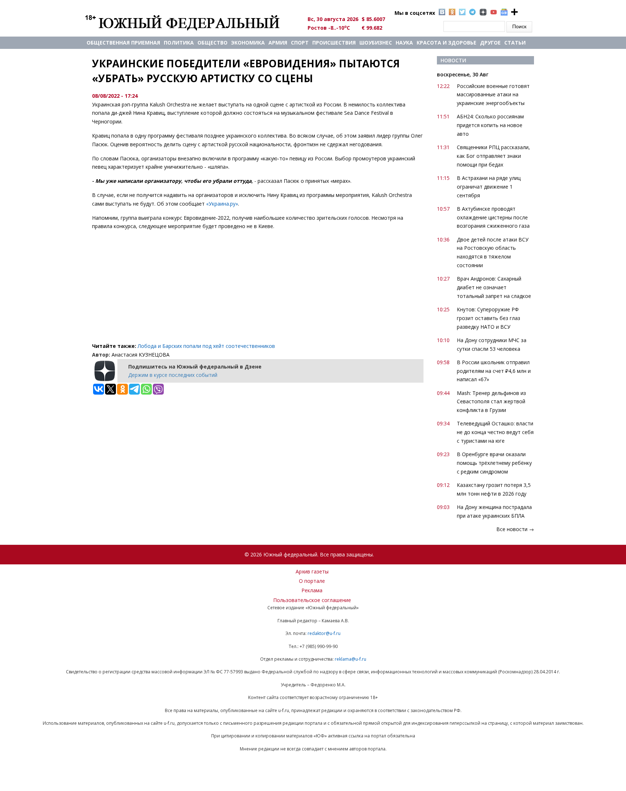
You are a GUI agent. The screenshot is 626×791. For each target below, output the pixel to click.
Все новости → (515, 529)
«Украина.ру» (222, 203)
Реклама (311, 590)
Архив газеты (312, 571)
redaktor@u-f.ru (324, 633)
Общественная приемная (123, 42)
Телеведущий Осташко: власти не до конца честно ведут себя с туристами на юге (495, 432)
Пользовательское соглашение (312, 600)
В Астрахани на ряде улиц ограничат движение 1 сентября (489, 186)
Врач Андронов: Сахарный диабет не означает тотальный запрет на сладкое (494, 287)
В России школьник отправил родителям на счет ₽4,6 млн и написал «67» (494, 371)
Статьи (515, 42)
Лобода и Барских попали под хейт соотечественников (206, 345)
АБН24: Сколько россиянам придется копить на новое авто (490, 125)
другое (490, 42)
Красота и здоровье (446, 42)
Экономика (248, 42)
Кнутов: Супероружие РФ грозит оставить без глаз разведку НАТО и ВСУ (488, 318)
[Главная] (191, 22)
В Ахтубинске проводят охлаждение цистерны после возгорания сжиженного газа (493, 217)
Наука (404, 42)
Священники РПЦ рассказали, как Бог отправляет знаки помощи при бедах (493, 156)
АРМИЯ (277, 42)
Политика (179, 42)
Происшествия (334, 42)
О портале (312, 580)
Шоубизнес (375, 42)
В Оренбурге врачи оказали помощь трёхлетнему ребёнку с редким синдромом (494, 463)
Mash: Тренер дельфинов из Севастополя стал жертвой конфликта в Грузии (491, 402)
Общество (212, 42)
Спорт (300, 42)
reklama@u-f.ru (350, 659)
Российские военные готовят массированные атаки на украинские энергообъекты (493, 95)
